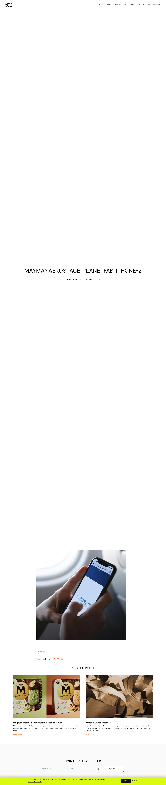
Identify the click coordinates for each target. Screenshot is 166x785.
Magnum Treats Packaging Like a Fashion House (37, 722)
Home (101, 4)
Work (109, 4)
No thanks (135, 781)
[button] (149, 4)
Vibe (132, 4)
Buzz (125, 4)
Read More (17, 734)
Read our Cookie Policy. (35, 782)
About (117, 4)
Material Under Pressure (98, 722)
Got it (126, 781)
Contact (141, 4)
